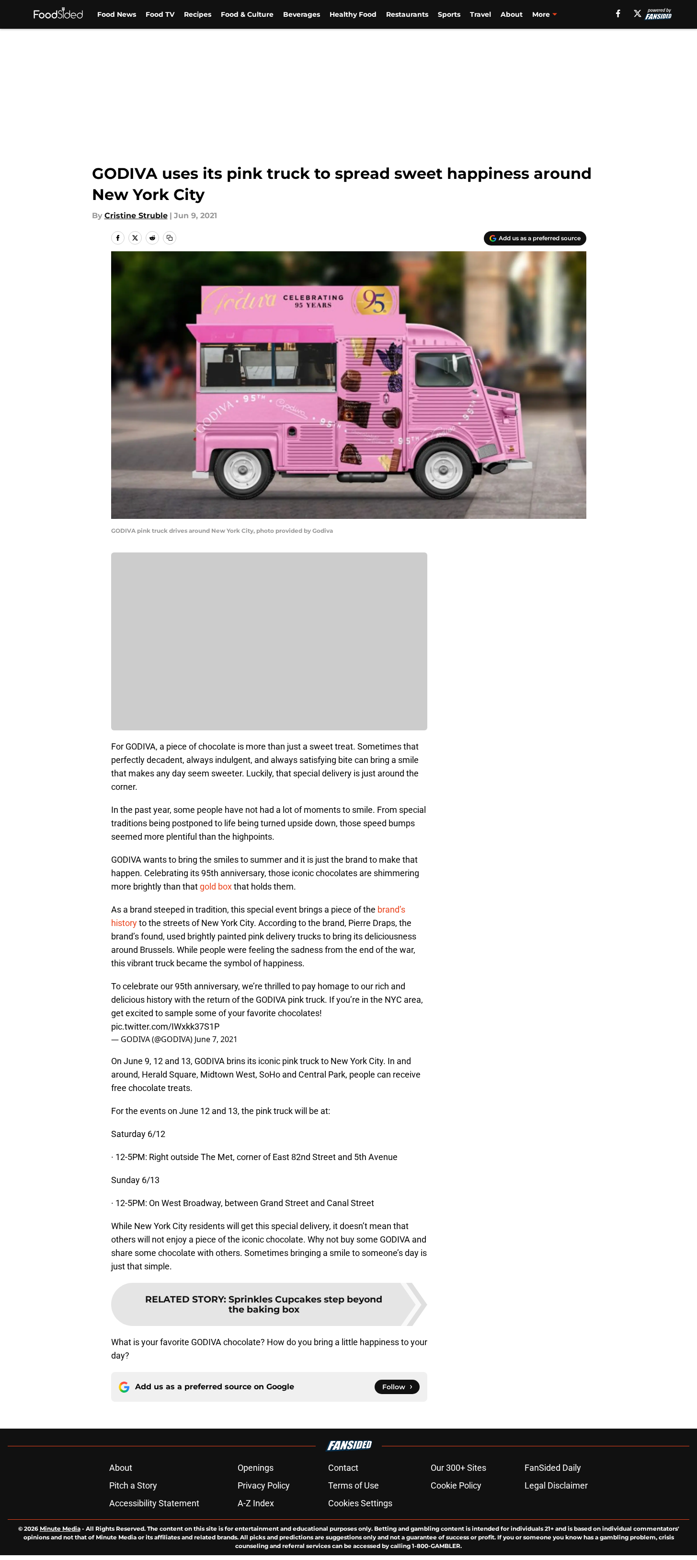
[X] (637, 13)
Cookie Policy (456, 1485)
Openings (256, 1468)
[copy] (169, 238)
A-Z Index (256, 1503)
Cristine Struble (136, 215)
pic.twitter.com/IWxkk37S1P (165, 1026)
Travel (480, 14)
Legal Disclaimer (556, 1485)
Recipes (197, 14)
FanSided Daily (553, 1468)
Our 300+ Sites (458, 1468)
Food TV (160, 14)
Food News (116, 14)
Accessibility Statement (154, 1503)
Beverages (301, 14)
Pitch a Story (133, 1485)
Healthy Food (353, 14)
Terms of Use (353, 1485)
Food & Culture (247, 14)
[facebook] (618, 13)
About (512, 14)
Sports (449, 14)
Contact (343, 1468)
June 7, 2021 (216, 1039)
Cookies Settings (360, 1503)
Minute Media (60, 1528)
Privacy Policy (264, 1485)
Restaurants (407, 14)
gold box (216, 886)
